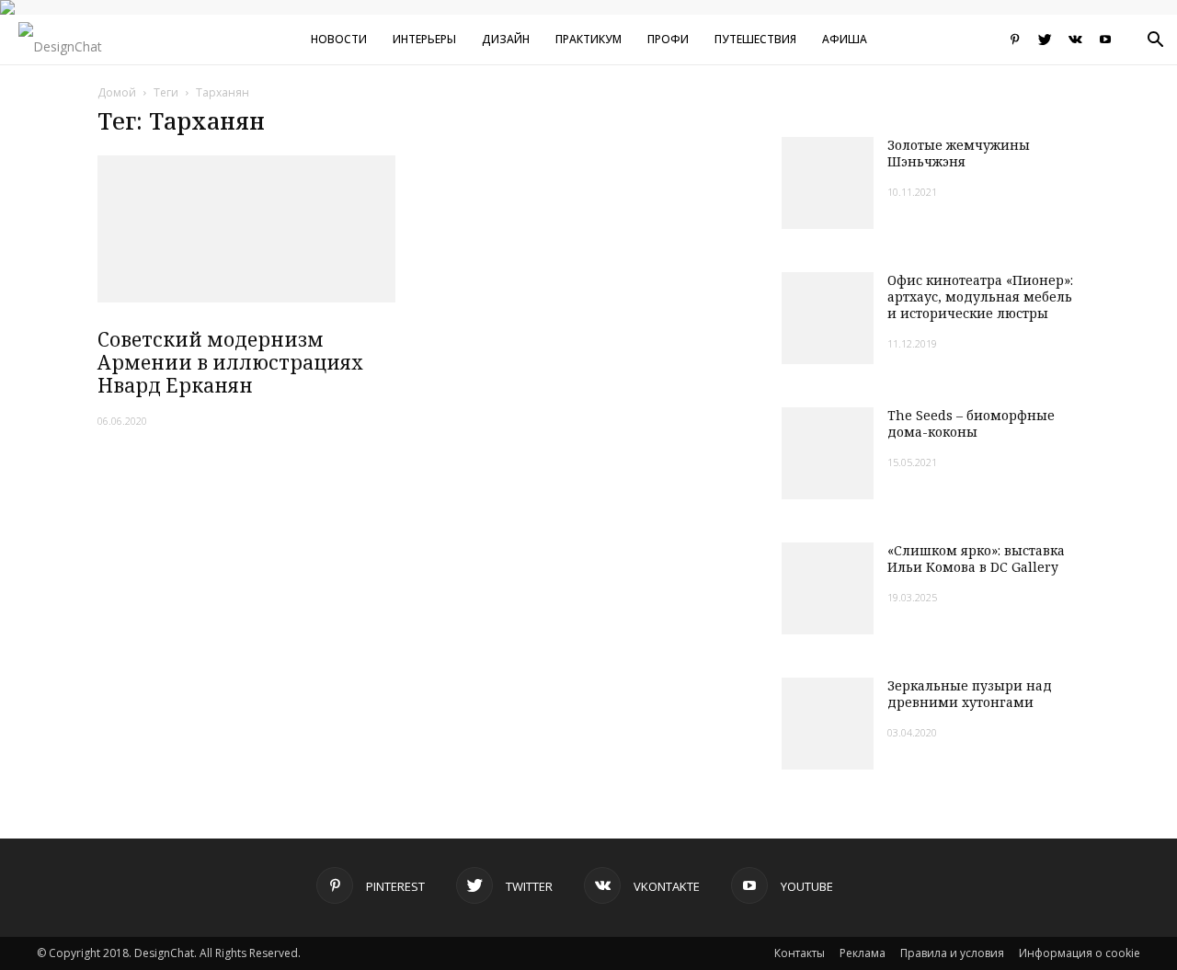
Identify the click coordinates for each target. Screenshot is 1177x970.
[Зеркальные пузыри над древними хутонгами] (828, 724)
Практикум (588, 39)
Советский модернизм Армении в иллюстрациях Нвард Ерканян (230, 362)
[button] (1155, 42)
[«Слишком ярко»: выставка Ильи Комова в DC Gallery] (828, 588)
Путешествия (755, 39)
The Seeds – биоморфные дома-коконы (971, 423)
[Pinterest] (1014, 39)
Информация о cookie (1079, 953)
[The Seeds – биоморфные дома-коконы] (828, 453)
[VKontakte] (1075, 39)
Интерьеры (424, 39)
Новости (339, 39)
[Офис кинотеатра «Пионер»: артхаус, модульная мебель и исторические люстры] (828, 318)
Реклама (863, 953)
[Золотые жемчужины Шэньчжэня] (828, 183)
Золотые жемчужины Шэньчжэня (958, 153)
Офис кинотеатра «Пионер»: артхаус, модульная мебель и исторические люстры (980, 296)
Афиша (844, 39)
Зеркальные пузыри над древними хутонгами (969, 694)
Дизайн (506, 39)
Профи (668, 39)
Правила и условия (952, 953)
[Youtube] (1105, 39)
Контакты (799, 953)
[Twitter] (1044, 39)
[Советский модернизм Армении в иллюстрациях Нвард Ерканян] (246, 228)
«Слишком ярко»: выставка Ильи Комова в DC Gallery (976, 559)
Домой (116, 92)
